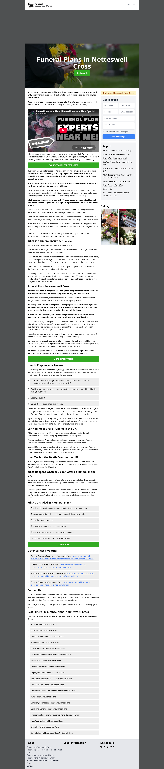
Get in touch (82, 73)
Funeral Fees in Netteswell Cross (40, 755)
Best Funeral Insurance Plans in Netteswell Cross (116, 194)
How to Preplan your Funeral (115, 158)
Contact (30, 766)
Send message (118, 136)
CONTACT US (63, 544)
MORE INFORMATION (63, 359)
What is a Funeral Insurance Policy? (117, 150)
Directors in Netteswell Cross (39, 747)
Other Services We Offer (113, 185)
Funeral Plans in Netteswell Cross (117, 154)
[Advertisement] (82, 26)
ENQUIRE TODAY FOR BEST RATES (63, 165)
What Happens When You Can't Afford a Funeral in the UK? (119, 176)
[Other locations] (128, 5)
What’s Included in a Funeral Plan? (117, 181)
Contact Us (107, 189)
